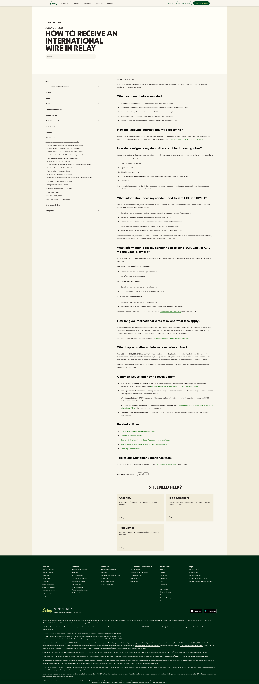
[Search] (94, 56)
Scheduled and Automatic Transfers (59, 188)
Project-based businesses (80, 590)
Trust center (164, 584)
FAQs (161, 581)
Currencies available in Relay (170, 312)
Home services (76, 584)
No (146, 474)
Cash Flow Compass (107, 581)
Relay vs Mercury (165, 598)
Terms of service (194, 569)
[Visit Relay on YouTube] (55, 608)
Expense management (49, 590)
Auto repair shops (77, 575)
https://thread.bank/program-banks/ (191, 645)
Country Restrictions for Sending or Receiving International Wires (145, 440)
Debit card (45, 575)
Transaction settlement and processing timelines (170, 338)
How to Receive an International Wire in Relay (62, 158)
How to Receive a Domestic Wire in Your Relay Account (65, 155)
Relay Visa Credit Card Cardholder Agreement (182, 656)
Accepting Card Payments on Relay (58, 171)
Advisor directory (136, 578)
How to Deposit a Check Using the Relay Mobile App (64, 148)
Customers (99, 3)
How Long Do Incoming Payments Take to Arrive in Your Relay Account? (70, 177)
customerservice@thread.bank (52, 648)
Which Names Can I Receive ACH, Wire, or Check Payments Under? (69, 164)
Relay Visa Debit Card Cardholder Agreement (182, 652)
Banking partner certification (140, 572)
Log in (170, 3)
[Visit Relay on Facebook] (63, 608)
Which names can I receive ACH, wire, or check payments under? (174, 386)
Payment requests (48, 593)
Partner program (136, 569)
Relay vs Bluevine (165, 592)
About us (163, 569)
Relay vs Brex (164, 595)
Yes (140, 474)
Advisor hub (134, 581)
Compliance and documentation (58, 199)
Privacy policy (193, 572)
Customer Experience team (166, 464)
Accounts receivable (48, 587)
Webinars (104, 572)
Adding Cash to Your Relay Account (58, 161)
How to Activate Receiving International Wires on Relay (65, 145)
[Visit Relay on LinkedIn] (67, 608)
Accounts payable (48, 584)
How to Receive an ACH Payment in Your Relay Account (65, 151)
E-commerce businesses (79, 578)
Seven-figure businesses (79, 569)
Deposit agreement (195, 575)
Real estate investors (78, 593)
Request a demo (184, 3)
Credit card (46, 578)
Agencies (75, 572)
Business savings (47, 572)
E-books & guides (136, 575)
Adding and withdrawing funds (57, 185)
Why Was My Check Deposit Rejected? (59, 174)
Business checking (48, 569)
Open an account (201, 3)
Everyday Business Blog (108, 569)
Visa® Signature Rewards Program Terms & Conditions (130, 663)
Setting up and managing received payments (62, 142)
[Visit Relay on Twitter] (71, 608)
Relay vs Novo (164, 601)
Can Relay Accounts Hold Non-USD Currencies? (62, 168)
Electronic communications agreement (201, 581)
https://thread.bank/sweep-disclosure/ (147, 645)
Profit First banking (107, 584)
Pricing (110, 3)
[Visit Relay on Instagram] (59, 608)
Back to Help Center (54, 22)
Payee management (53, 192)
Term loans (45, 581)
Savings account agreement (198, 578)
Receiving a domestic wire (130, 449)
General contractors (78, 581)
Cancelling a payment (54, 196)
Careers (162, 572)
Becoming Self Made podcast (110, 575)
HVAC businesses (77, 587)
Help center (105, 578)
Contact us (163, 575)
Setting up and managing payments (59, 181)
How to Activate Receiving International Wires (186, 139)
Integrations (46, 596)
